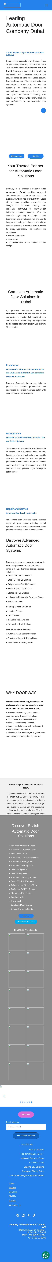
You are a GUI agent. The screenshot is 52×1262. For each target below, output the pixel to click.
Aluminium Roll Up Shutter (23, 877)
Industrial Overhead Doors (23, 845)
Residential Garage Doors (32, 1154)
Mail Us (12, 1196)
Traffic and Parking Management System (26, 1176)
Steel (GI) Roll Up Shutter (23, 881)
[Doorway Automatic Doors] (26, 350)
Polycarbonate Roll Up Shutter (25, 885)
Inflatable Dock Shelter (21, 905)
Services (13, 1192)
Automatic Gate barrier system (25, 857)
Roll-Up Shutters (36, 1150)
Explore (26, 916)
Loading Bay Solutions (34, 1167)
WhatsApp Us (16, 156)
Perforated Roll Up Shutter (23, 889)
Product (12, 1188)
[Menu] (46, 5)
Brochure (26, 1114)
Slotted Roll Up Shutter (21, 893)
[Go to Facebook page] (17, 1215)
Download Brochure (26, 922)
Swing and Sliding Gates (33, 1171)
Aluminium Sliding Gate (22, 865)
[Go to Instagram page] (23, 1215)
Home (11, 1183)
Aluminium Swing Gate (21, 861)
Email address (12, 1122)
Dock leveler (16, 901)
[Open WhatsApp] (46, 1255)
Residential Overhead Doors (23, 849)
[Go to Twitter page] (28, 1215)
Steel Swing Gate (19, 869)
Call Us (36, 156)
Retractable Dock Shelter (22, 909)
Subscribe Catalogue (26, 1136)
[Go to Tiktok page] (34, 1215)
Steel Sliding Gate (19, 873)
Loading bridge (18, 897)
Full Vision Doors (19, 853)
